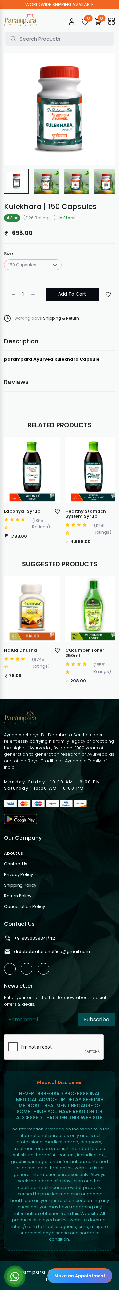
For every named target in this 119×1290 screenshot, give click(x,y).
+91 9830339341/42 (34, 938)
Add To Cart (72, 294)
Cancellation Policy (24, 906)
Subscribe (96, 1019)
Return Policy (17, 896)
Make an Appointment (79, 1276)
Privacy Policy (18, 874)
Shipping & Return (61, 318)
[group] (16, 181)
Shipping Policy (20, 885)
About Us (13, 853)
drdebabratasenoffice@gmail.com (52, 951)
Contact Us (15, 864)
